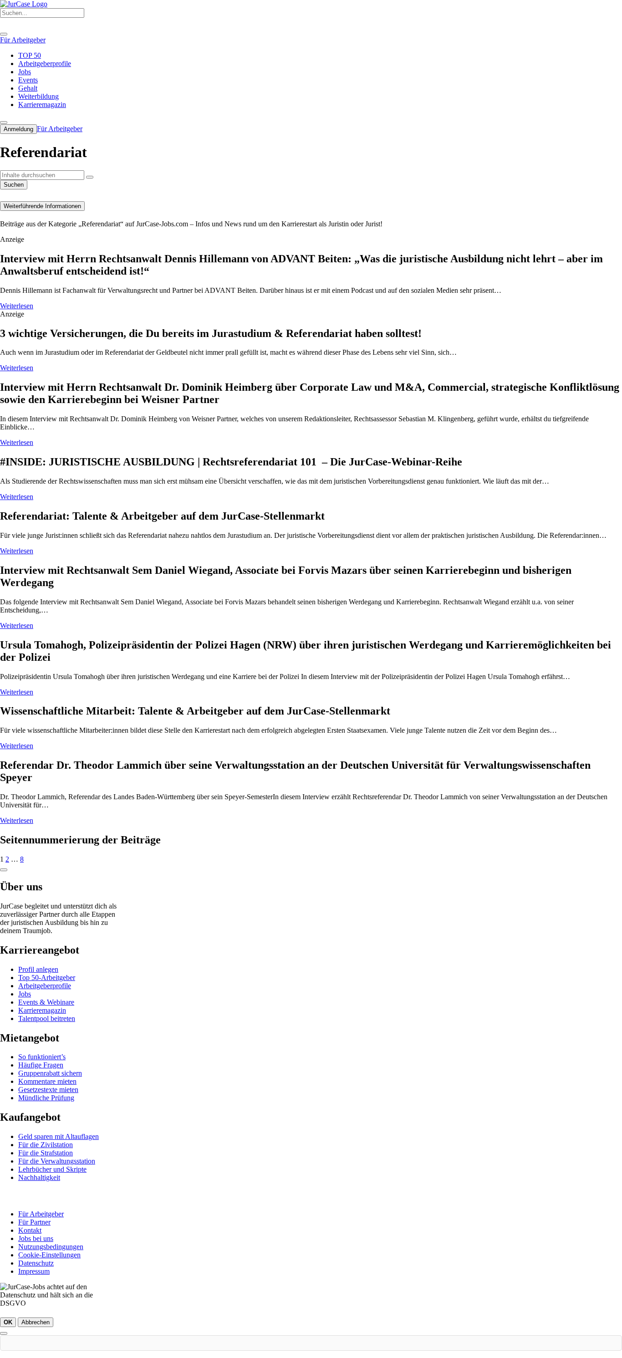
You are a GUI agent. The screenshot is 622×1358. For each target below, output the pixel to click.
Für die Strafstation (45, 1153)
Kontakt (29, 1230)
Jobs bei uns (35, 1238)
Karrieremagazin (42, 1010)
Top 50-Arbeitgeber (46, 977)
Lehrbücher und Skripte (52, 1169)
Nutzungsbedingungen (50, 1247)
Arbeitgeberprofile (44, 986)
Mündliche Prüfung (46, 1098)
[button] (89, 177)
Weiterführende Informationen (42, 206)
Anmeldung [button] (18, 129)
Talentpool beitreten (46, 1018)
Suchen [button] (14, 184)
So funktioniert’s (42, 1057)
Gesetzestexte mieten (48, 1089)
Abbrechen (35, 1322)
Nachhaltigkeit (39, 1177)
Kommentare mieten (47, 1081)
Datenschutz (36, 1263)
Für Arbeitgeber (41, 1214)
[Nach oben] (3, 869)
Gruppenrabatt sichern (50, 1073)
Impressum (34, 1271)
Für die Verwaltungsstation (56, 1161)
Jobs (24, 994)
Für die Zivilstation (45, 1145)
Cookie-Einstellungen (49, 1255)
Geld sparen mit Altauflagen (58, 1136)
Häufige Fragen (40, 1065)
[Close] (3, 34)
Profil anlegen (38, 969)
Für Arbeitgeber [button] (23, 40)
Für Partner (34, 1222)
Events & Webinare (46, 1002)
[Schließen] (3, 1333)
